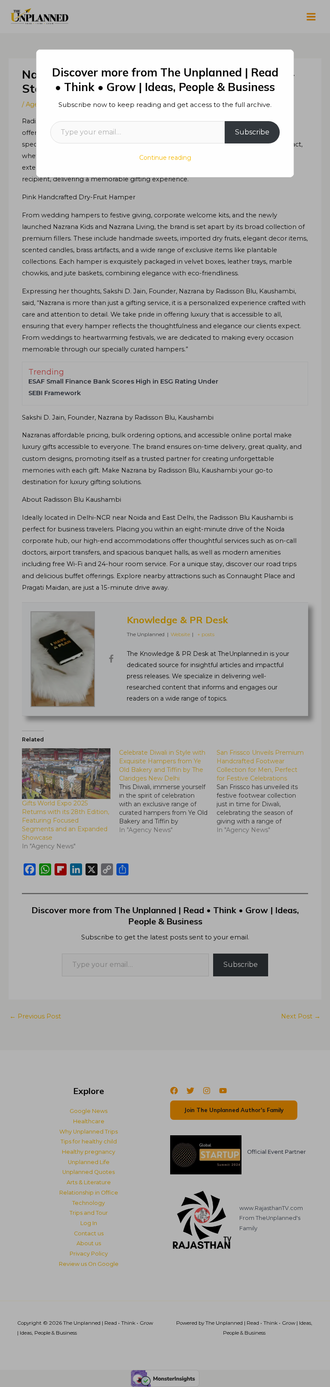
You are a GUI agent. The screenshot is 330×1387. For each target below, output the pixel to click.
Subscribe (252, 132)
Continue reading (165, 158)
